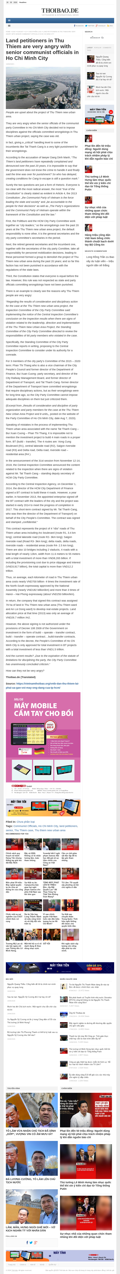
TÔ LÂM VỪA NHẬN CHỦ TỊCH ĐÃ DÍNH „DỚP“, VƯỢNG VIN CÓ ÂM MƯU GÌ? (31, 1132)
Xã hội (42, 1264)
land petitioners (68, 826)
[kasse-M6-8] (43, 796)
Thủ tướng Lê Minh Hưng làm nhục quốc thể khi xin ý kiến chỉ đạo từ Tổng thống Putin (98, 183)
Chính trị (23, 1264)
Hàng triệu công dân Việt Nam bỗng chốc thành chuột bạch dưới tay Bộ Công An (99, 240)
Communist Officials (25, 826)
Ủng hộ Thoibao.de (77, 1013)
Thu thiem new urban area (50, 830)
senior (9, 830)
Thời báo (14, 1270)
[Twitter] (31, 1243)
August (20, 31)
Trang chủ (11, 1264)
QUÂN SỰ (52, 1264)
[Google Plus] (36, 1243)
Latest (90, 47)
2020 (14, 31)
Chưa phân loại (35, 31)
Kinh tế (32, 1264)
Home (8, 31)
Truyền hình (13, 1088)
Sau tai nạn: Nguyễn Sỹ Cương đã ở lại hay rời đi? (29, 997)
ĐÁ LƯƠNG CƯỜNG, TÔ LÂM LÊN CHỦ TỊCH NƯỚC (30, 1181)
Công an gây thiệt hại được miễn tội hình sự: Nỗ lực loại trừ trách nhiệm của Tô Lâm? (89, 1063)
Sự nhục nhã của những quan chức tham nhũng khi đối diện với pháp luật (97, 212)
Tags (89, 50)
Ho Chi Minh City (48, 826)
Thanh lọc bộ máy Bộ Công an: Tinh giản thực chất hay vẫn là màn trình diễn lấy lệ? (88, 1037)
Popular (97, 47)
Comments (107, 47)
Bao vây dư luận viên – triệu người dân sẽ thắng (100, 261)
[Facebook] (27, 1243)
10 (26, 31)
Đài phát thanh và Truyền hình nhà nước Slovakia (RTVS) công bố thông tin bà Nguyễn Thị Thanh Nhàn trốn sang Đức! (90, 1000)
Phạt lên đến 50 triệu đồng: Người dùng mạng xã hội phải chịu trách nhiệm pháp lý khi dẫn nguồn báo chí (99, 152)
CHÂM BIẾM (91, 130)
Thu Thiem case (23, 830)
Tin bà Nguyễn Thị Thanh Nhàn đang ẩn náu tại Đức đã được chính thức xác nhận (89, 986)
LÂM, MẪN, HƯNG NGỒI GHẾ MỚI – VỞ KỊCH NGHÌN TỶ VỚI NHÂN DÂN (30, 1229)
